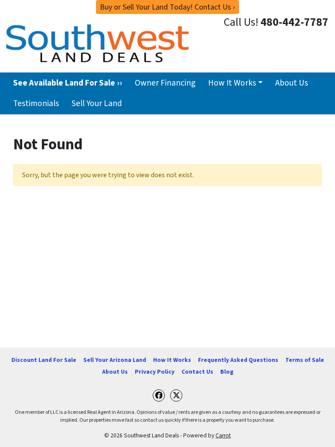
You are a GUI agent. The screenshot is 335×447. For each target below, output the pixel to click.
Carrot (223, 435)
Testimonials (36, 103)
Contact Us (197, 372)
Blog (226, 372)
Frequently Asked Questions (238, 360)
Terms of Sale (304, 360)
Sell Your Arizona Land (114, 360)
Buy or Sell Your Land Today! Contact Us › (167, 7)
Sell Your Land (97, 103)
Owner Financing (165, 83)
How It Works (232, 83)
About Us (291, 83)
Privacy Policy (154, 372)
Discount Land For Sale (43, 360)
